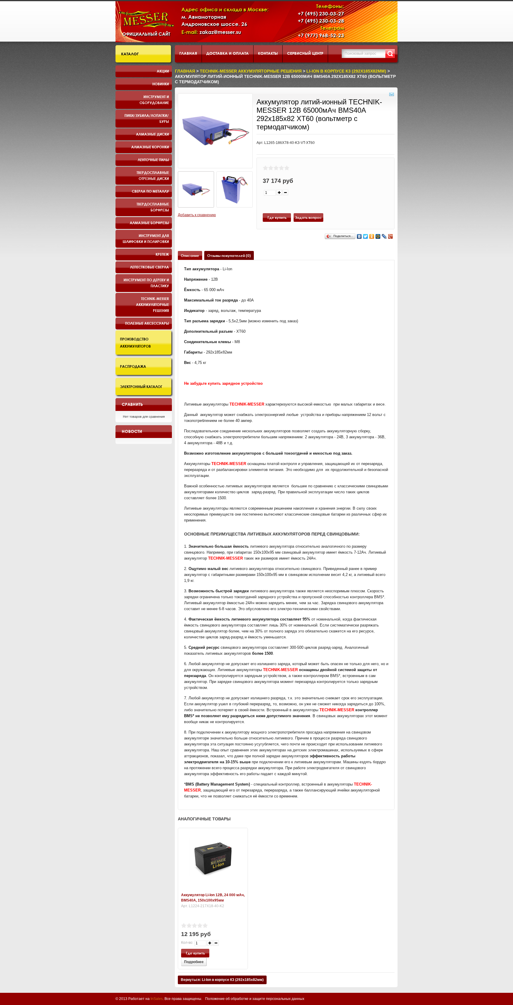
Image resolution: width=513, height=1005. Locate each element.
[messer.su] (146, 19)
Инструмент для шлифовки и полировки (146, 238)
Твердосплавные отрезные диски (153, 175)
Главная (188, 53)
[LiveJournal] (384, 236)
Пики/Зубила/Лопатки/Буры (146, 118)
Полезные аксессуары (147, 323)
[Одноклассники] (372, 236)
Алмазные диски (152, 134)
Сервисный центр (305, 53)
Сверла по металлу (150, 191)
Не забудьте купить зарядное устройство (223, 383)
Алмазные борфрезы (149, 222)
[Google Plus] (390, 236)
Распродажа (133, 366)
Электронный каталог (141, 386)
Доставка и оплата (227, 53)
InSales (157, 999)
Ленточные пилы (153, 159)
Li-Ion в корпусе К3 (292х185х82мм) (346, 71)
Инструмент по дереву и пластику (146, 282)
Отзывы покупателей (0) (229, 255)
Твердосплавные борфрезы (153, 207)
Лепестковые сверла (149, 267)
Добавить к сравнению (197, 215)
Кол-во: (187, 942)
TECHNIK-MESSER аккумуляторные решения (152, 304)
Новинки (160, 83)
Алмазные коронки (150, 147)
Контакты (268, 53)
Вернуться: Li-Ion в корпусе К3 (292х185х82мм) (222, 980)
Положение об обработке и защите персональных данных (254, 999)
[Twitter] (365, 236)
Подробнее (194, 962)
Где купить (276, 217)
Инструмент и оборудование (154, 99)
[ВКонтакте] (359, 236)
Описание (190, 255)
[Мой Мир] (378, 236)
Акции (163, 71)
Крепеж (162, 254)
